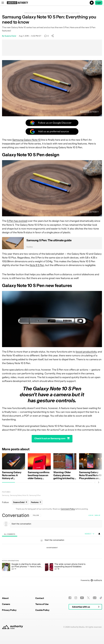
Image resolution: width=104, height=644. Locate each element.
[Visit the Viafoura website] (96, 580)
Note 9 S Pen (37, 265)
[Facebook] (70, 597)
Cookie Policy (42, 610)
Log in (90, 515)
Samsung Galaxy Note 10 (26, 139)
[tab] (9, 534)
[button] (52, 2)
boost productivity (86, 351)
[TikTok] (101, 597)
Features (6, 492)
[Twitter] (88, 597)
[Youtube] (82, 597)
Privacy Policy (9, 610)
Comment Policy (68, 509)
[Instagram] (75, 597)
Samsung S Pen (35, 495)
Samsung (5, 495)
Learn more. (75, 13)
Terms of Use (41, 604)
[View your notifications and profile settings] (99, 534)
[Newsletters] (95, 597)
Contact (39, 598)
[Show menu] (2, 2)
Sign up (97, 515)
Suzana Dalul (10, 36)
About (5, 598)
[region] (52, 548)
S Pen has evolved (17, 220)
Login (98, 2)
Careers (6, 604)
